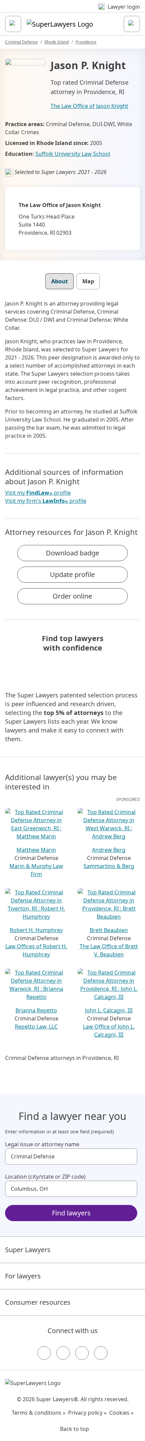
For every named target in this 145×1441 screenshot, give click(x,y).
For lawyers (23, 1275)
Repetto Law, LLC (36, 1026)
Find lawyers (71, 1212)
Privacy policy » (87, 1412)
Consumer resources (37, 1302)
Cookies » (121, 1412)
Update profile (72, 574)
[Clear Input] (129, 1156)
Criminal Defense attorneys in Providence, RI (62, 1058)
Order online (72, 596)
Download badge (72, 552)
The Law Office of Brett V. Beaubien (109, 950)
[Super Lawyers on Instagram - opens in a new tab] (63, 1353)
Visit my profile (38, 493)
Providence (86, 42)
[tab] (59, 281)
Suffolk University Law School (72, 153)
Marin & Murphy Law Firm (36, 870)
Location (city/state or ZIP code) (45, 1176)
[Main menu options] (13, 24)
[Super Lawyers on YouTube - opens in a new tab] (82, 1353)
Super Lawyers (28, 1249)
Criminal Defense (21, 42)
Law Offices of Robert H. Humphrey (36, 950)
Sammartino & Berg (109, 866)
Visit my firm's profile (45, 501)
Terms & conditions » (38, 1412)
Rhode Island (57, 42)
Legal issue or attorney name (42, 1144)
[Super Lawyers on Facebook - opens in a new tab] (44, 1353)
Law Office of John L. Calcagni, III (109, 1030)
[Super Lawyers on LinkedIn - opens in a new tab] (101, 1353)
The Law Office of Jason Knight (89, 106)
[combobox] (71, 1156)
